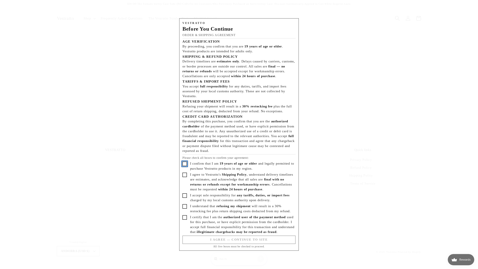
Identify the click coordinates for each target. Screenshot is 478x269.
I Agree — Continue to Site (239, 239)
